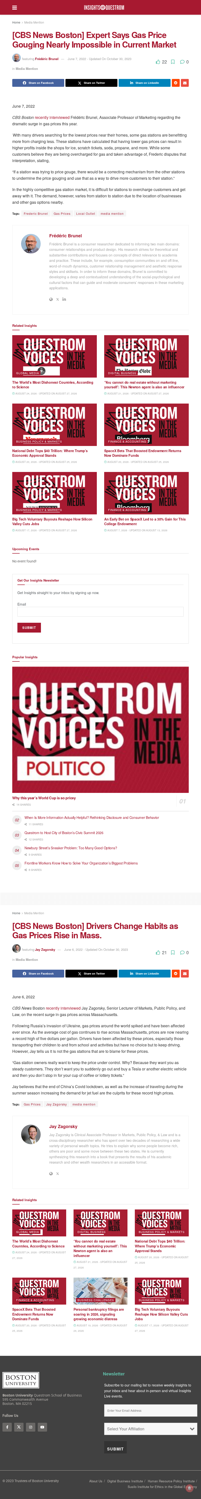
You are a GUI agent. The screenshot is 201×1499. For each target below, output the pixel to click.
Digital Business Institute (125, 1481)
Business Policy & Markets (39, 441)
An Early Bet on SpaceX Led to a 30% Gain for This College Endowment (145, 521)
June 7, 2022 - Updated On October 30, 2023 (99, 58)
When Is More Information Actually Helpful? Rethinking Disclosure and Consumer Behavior (93, 817)
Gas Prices (62, 213)
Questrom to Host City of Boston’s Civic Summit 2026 (64, 832)
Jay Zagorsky (45, 949)
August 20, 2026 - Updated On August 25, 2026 (46, 462)
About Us (95, 1481)
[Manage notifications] (189, 1488)
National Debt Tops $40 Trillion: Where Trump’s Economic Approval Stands (50, 453)
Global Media (27, 373)
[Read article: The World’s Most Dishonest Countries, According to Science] (54, 356)
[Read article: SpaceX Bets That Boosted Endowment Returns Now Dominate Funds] (146, 425)
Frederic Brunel (36, 213)
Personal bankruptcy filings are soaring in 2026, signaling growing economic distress (99, 1314)
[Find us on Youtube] (42, 1427)
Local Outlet (85, 213)
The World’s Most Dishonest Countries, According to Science (52, 385)
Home (16, 22)
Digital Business (122, 373)
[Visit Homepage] (104, 7)
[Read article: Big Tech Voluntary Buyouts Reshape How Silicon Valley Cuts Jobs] (54, 493)
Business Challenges (95, 1300)
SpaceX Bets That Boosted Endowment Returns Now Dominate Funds (142, 453)
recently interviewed (52, 117)
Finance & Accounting (127, 441)
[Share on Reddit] (176, 83)
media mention (112, 213)
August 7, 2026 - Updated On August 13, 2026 (137, 530)
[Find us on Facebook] (7, 1427)
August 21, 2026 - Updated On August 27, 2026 (138, 393)
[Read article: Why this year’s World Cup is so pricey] (100, 730)
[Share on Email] (185, 83)
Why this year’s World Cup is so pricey (44, 797)
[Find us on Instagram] (30, 1427)
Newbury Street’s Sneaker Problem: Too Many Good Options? (71, 847)
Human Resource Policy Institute (171, 1481)
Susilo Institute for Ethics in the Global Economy (162, 1486)
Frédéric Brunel (47, 58)
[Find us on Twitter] (19, 1427)
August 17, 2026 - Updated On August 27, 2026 (46, 530)
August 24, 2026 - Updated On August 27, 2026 (46, 393)
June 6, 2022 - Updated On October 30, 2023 (96, 949)
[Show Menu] (14, 7)
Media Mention (34, 22)
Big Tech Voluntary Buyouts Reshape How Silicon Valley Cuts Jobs (52, 521)
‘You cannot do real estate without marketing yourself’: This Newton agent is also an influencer (144, 385)
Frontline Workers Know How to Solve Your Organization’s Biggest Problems (82, 863)
